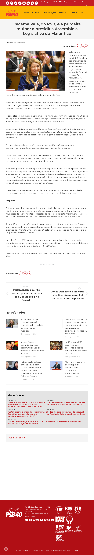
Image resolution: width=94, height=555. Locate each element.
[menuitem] (45, 2)
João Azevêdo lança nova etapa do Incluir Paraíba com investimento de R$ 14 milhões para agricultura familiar (44, 422)
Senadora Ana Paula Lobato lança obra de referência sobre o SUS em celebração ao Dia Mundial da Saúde (26, 404)
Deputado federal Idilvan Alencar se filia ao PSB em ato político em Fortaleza (66, 403)
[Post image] (12, 323)
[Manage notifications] (6, 549)
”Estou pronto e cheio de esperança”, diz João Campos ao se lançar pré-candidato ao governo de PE (27, 414)
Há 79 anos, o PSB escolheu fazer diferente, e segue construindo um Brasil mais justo (76, 348)
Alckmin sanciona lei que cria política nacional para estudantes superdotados (75, 368)
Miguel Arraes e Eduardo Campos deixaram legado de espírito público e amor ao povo (32, 348)
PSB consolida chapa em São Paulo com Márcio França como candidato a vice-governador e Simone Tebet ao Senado (31, 369)
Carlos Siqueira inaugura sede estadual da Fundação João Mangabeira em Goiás (66, 413)
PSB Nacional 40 (17, 438)
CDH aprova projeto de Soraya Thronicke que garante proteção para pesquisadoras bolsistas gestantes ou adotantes (76, 326)
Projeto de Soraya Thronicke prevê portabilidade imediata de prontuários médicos (32, 325)
